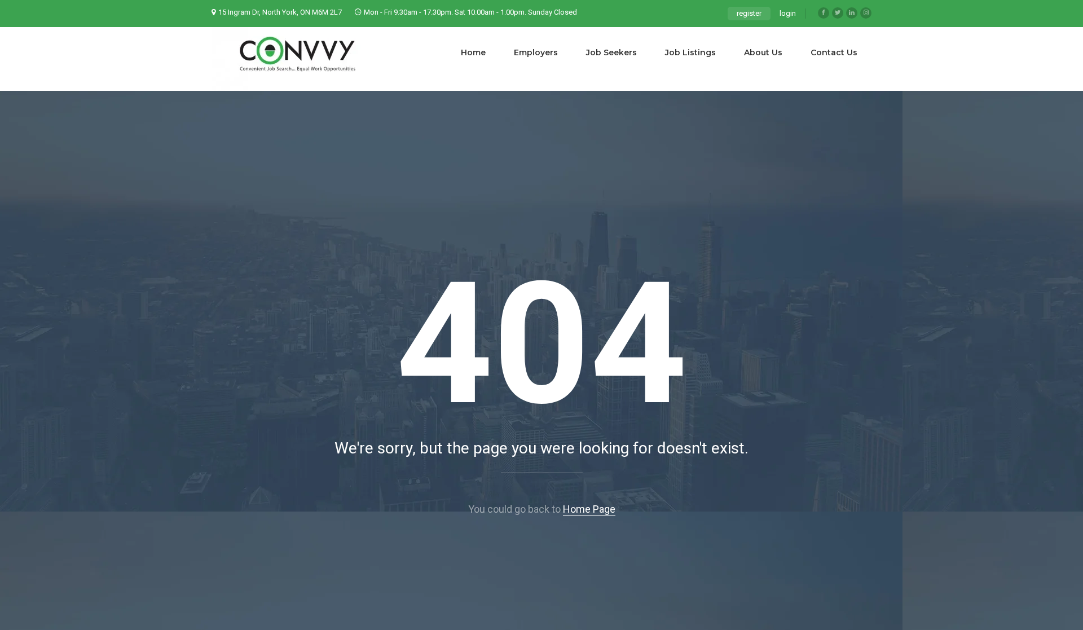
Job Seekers (611, 52)
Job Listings (690, 52)
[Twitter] (837, 13)
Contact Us (834, 52)
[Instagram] (865, 13)
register (749, 13)
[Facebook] (823, 13)
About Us (763, 52)
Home (473, 52)
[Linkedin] (851, 13)
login (788, 13)
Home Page (589, 509)
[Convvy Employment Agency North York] (296, 59)
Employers (536, 52)
